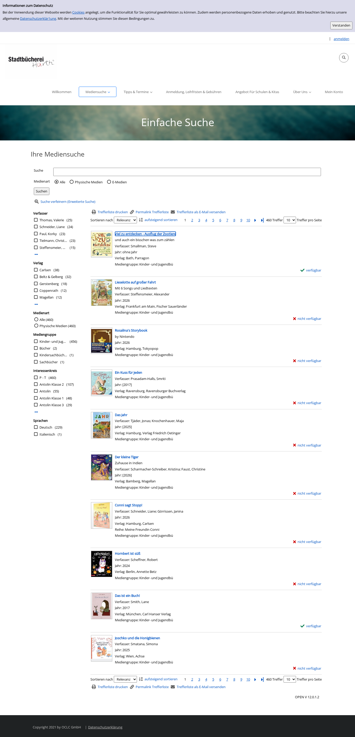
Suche (38, 170)
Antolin (45, 391)
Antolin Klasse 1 (52, 398)
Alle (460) (46, 319)
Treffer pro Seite (309, 220)
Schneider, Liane (52, 226)
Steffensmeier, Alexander (53, 247)
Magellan (47, 297)
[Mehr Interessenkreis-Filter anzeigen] (36, 412)
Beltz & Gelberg (51, 276)
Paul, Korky (48, 233)
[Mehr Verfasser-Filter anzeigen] (36, 254)
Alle (62, 182)
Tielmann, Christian (53, 240)
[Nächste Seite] (255, 220)
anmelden (341, 38)
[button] (344, 57)
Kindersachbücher (53, 355)
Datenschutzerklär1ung (38, 18)
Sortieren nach (101, 220)
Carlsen (45, 270)
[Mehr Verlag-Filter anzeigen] (36, 304)
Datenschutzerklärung (105, 727)
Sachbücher (49, 362)
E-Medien (119, 182)
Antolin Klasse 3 (52, 405)
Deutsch (46, 427)
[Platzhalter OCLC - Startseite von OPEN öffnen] (31, 61)
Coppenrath (49, 290)
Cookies (78, 12)
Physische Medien (89, 182)
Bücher (45, 348)
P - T (43, 377)
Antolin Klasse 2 (52, 384)
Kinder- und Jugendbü (53, 341)
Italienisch (47, 434)
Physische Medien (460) (58, 326)
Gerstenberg (49, 283)
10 (248, 220)
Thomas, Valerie (52, 220)
